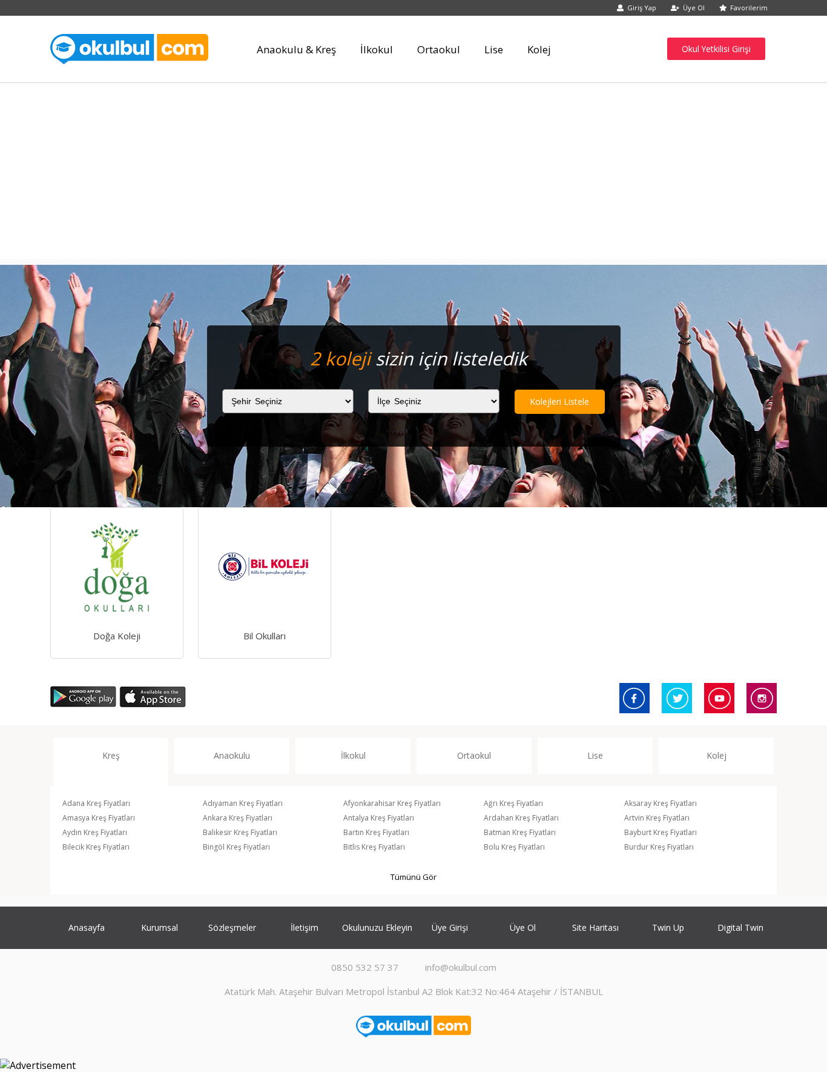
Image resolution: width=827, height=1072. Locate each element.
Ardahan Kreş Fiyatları (521, 818)
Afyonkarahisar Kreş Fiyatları (392, 803)
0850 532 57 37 (364, 967)
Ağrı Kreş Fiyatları (513, 803)
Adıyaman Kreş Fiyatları (243, 803)
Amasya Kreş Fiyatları (98, 818)
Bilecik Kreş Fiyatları (96, 847)
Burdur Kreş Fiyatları (659, 847)
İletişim (304, 927)
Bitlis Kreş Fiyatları (374, 847)
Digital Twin (740, 927)
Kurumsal (159, 927)
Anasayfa (86, 927)
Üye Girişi (450, 927)
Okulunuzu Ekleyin (377, 927)
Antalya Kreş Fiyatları (378, 818)
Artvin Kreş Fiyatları (657, 818)
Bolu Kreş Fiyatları (514, 847)
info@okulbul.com (460, 967)
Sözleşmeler (232, 927)
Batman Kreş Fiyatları (520, 832)
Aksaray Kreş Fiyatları (660, 803)
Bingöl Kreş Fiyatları (236, 847)
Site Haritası (595, 927)
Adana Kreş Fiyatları (96, 803)
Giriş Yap (641, 7)
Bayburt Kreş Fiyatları (660, 832)
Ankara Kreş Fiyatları (237, 818)
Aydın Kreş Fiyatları (94, 832)
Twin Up (668, 927)
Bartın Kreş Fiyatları (376, 832)
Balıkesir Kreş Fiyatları (240, 832)
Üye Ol (694, 7)
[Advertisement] (413, 174)
